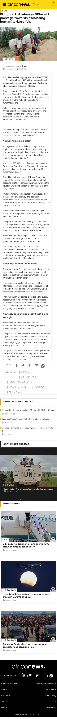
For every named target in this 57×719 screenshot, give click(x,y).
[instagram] (51, 676)
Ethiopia (9, 59)
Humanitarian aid (17, 387)
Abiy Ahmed (14, 392)
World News (9, 590)
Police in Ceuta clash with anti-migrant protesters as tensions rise (25, 645)
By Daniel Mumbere (11, 66)
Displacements (39, 387)
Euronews (51, 708)
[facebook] (44, 676)
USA (5, 540)
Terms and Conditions (46, 684)
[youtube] (24, 676)
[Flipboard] (37, 676)
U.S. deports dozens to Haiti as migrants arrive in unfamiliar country (26, 545)
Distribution (6, 696)
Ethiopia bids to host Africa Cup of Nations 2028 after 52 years (28, 410)
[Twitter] (31, 676)
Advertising (50, 696)
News (4, 11)
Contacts (5, 690)
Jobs (3, 702)
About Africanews (9, 684)
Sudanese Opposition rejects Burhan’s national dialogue (25, 419)
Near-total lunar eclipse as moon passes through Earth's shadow (26, 595)
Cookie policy (50, 690)
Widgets (4, 708)
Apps (53, 702)
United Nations (28, 377)
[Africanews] (19, 4)
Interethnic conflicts (20, 382)
